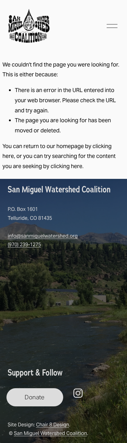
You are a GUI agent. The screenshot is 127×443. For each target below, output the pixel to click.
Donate (34, 397)
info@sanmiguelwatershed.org (43, 236)
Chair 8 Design (52, 424)
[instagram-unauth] (78, 393)
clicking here (66, 166)
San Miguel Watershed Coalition (50, 433)
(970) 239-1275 (24, 244)
